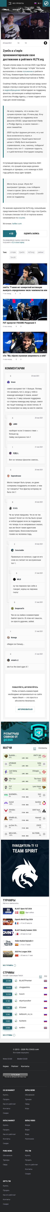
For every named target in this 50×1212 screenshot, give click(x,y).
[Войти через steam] (46, 3)
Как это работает (9, 1104)
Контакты (25, 1066)
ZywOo (21, 252)
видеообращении (12, 90)
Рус (45, 976)
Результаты (42, 748)
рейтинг (40, 252)
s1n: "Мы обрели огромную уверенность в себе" (24, 355)
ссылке (22, 218)
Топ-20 (13, 257)
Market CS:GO (22, 1059)
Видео (27, 1130)
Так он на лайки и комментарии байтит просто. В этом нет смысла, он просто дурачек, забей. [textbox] (27, 618)
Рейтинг (14, 1066)
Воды (27, 1134)
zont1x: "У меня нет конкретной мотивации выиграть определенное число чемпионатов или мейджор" (25, 289)
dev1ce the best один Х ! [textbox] (17, 667)
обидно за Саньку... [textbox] (15, 644)
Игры (27, 1108)
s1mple (13, 252)
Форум (27, 1125)
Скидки (6, 1113)
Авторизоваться (25, 709)
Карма (6, 1066)
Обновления (29, 1095)
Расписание (29, 1139)
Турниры (38, 10)
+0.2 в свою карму (17, 242)
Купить (5, 1095)
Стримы (27, 10)
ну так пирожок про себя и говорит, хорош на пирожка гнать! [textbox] (25, 589)
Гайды (27, 1104)
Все (34, 748)
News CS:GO (7, 1059)
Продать (6, 1099)
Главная (5, 10)
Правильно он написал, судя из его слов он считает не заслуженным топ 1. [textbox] (27, 560)
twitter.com (17, 224)
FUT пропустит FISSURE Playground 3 (19, 323)
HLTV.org (31, 252)
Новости (16, 10)
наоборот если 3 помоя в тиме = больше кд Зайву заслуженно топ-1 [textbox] (23, 434)
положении (28, 71)
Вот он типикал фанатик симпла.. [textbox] (24, 460)
